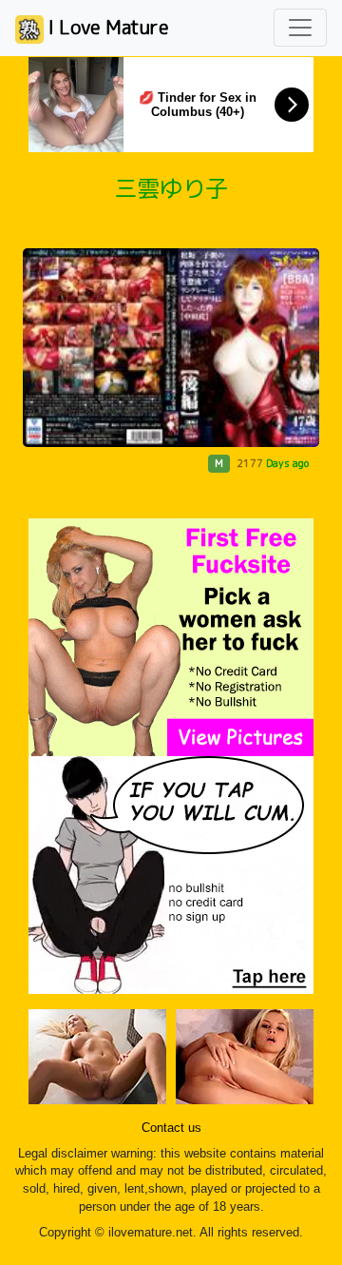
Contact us (171, 1128)
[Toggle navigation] (300, 28)
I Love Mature (106, 26)
